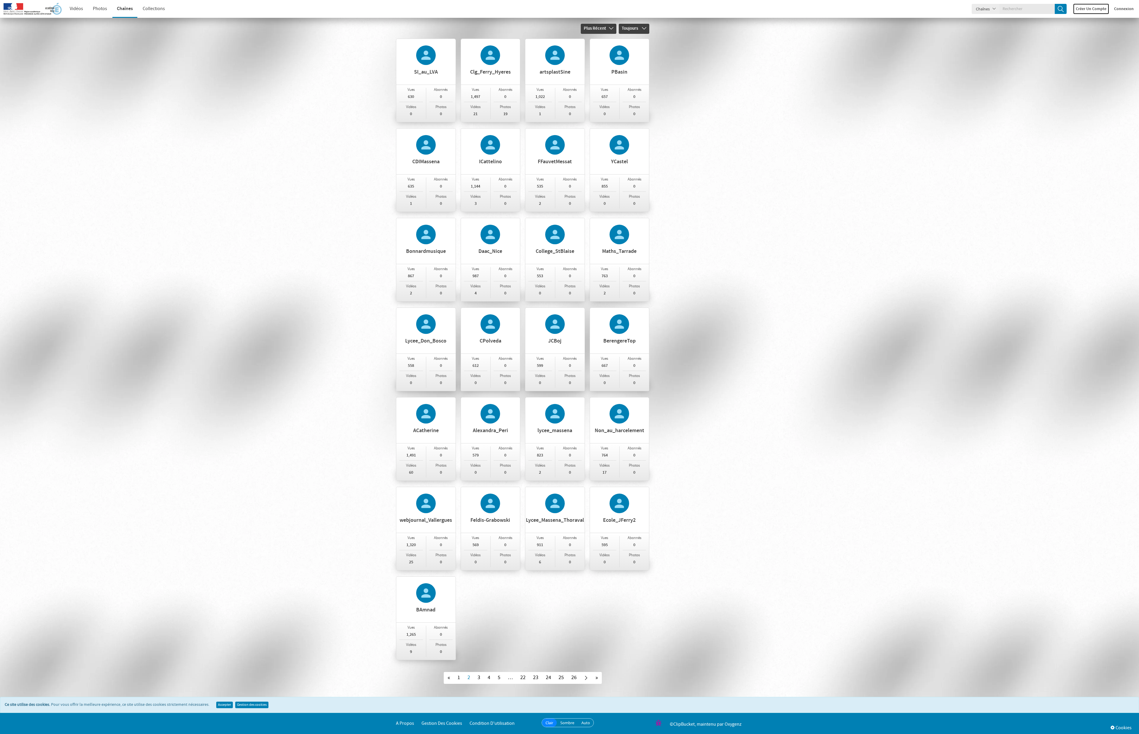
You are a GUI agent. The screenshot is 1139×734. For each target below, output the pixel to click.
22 (523, 677)
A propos (405, 723)
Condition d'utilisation (492, 723)
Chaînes (125, 9)
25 (561, 677)
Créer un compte (1091, 9)
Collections (154, 9)
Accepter (224, 705)
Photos (100, 9)
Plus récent (595, 28)
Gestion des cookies (252, 705)
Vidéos (76, 9)
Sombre (567, 722)
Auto (585, 722)
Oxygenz (733, 724)
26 (574, 677)
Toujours (630, 28)
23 (535, 677)
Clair (549, 722)
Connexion (1124, 9)
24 (548, 677)
